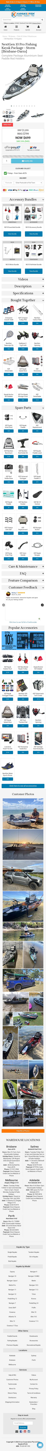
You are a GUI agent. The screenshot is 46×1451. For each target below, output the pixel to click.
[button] (11, 106)
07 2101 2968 (14, 1169)
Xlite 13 (12, 1321)
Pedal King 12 (12, 1299)
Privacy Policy (33, 1388)
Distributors (12, 1397)
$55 (37, 323)
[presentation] (4, 605)
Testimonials (12, 1384)
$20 (9, 431)
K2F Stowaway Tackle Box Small (23, 749)
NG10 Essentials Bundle (12, 227)
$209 (23, 349)
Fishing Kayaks (12, 1340)
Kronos (33, 1299)
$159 (7, 752)
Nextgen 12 (12, 1294)
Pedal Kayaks (12, 1257)
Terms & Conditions (33, 1393)
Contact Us (33, 1384)
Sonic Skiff (12, 1308)
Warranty (34, 1397)
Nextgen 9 (33, 1272)
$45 (23, 456)
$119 (38, 699)
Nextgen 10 (12, 1276)
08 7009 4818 (37, 1194)
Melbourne (11, 1180)
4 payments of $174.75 (12, 150)
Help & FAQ (12, 1375)
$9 (23, 431)
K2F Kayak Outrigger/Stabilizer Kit (9, 695)
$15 (37, 456)
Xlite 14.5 (34, 1317)
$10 (37, 533)
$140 (8, 323)
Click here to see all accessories (23, 786)
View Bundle (12, 234)
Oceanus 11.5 (33, 1321)
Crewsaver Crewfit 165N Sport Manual (8, 320)
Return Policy (12, 1393)
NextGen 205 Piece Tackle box (23, 695)
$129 (8, 456)
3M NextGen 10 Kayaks (13, 39)
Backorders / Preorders (33, 1403)
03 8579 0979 (14, 1205)
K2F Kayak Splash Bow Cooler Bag (23, 371)
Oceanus (12, 1312)
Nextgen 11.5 (33, 1290)
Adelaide (34, 1180)
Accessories (34, 1340)
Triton (34, 1294)
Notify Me (28, 161)
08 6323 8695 (14, 1230)
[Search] (42, 20)
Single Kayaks (12, 1252)
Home (4, 36)
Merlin (34, 1281)
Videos (33, 1375)
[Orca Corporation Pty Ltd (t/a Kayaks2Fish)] (23, 14)
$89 (23, 672)
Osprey (12, 1272)
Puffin (34, 1308)
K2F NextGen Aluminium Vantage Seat (8, 453)
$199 (23, 323)
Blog (33, 1409)
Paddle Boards (12, 1336)
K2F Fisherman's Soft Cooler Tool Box (38, 695)
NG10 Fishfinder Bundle (34, 264)
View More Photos (23, 1131)
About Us (12, 1388)
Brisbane (11, 1146)
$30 (37, 349)
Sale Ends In (23, 2)
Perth (11, 1215)
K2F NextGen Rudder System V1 (23, 504)
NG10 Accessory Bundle (34, 227)
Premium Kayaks (12, 1345)
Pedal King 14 (33, 1303)
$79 (37, 482)
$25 (37, 374)
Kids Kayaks (12, 1261)
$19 (23, 725)
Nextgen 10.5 (33, 1285)
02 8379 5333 (37, 1165)
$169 (37, 400)
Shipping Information (12, 1402)
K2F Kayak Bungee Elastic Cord (37, 555)
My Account (34, 1379)
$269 (7, 699)
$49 (23, 400)
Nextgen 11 (12, 1290)
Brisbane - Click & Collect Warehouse (22, 36)
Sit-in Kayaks (33, 1257)
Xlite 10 (33, 1312)
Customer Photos (12, 1379)
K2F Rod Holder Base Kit (9, 478)
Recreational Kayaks (34, 1345)
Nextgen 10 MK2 (33, 1276)
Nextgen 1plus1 (12, 1281)
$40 (9, 349)
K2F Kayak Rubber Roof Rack (7, 669)
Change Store (36, 23)
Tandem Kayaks (33, 1252)
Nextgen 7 (12, 1303)
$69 (23, 533)
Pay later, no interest (33, 150)
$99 (9, 374)
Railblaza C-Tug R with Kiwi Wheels (23, 345)
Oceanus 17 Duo (12, 1325)
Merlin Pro (12, 1285)
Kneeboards (34, 1336)
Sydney (34, 1146)
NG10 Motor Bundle (12, 264)
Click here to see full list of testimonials (23, 622)
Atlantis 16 (12, 1317)
